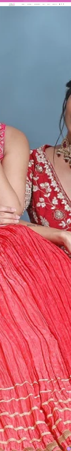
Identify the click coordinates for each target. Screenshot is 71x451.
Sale (44, 4)
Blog (48, 4)
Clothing (29, 4)
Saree (23, 4)
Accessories (37, 4)
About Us (55, 4)
